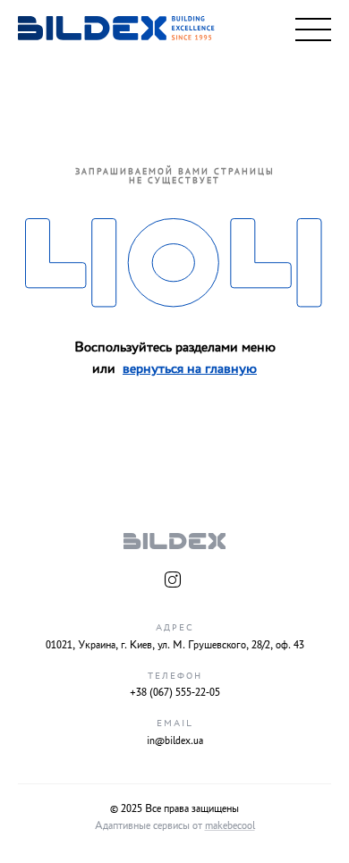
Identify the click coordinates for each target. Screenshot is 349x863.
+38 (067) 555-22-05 (175, 691)
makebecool (230, 825)
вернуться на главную (190, 368)
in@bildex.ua (175, 740)
